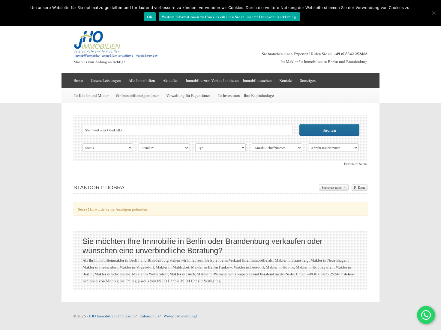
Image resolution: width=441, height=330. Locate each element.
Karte (361, 187)
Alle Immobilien (141, 80)
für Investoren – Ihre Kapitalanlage (246, 95)
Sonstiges (308, 80)
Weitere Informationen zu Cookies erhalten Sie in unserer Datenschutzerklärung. (229, 17)
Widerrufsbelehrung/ (180, 316)
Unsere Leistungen (106, 80)
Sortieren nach (332, 187)
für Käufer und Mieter (91, 95)
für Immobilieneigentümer (137, 95)
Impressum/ (127, 316)
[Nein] (433, 13)
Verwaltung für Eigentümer (188, 95)
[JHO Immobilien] (119, 57)
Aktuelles (170, 80)
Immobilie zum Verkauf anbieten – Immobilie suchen (229, 80)
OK (150, 17)
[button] (426, 315)
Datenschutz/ (150, 316)
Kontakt (285, 80)
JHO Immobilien (102, 316)
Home (78, 80)
